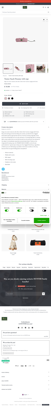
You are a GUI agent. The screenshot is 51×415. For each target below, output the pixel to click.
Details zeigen (43, 215)
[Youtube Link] (29, 327)
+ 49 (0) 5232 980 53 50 (7, 348)
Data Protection (25, 297)
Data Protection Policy (31, 404)
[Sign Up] (43, 293)
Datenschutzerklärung (16, 201)
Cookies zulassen (42, 220)
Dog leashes (30, 267)
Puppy (4, 267)
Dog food (8, 267)
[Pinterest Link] (25, 327)
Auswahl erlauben (25, 220)
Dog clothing (24, 267)
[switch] (19, 210)
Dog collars (44, 267)
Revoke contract (45, 404)
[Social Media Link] (32, 327)
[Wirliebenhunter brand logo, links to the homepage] (23, 7)
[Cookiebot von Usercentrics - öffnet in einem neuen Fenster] (43, 193)
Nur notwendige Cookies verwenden (9, 220)
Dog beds (18, 267)
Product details (7, 83)
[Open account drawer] (46, 7)
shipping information (44, 312)
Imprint (16, 404)
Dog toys (5, 75)
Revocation (11, 404)
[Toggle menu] (2, 7)
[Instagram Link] (22, 327)
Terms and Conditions (22, 404)
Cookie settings (38, 404)
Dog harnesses (37, 267)
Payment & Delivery (5, 404)
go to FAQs (46, 336)
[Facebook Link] (18, 327)
